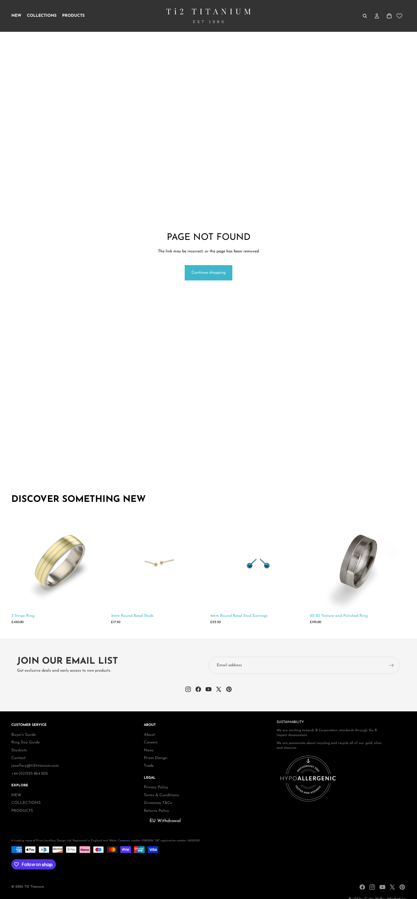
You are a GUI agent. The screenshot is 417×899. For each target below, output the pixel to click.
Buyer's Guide (23, 735)
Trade (149, 766)
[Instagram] (372, 887)
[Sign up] (391, 665)
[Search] (365, 16)
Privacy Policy (156, 787)
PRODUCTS (22, 811)
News (148, 750)
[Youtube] (382, 887)
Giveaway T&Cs (158, 803)
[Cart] (389, 16)
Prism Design (155, 758)
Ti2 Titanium (34, 886)
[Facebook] (362, 887)
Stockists (19, 750)
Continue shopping (208, 273)
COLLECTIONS (26, 803)
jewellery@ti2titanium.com (35, 766)
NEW (16, 795)
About (149, 735)
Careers (150, 742)
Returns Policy (156, 811)
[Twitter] (392, 887)
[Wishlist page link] (399, 16)
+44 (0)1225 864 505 (29, 774)
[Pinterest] (402, 887)
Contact (18, 758)
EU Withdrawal (165, 821)
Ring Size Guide (25, 742)
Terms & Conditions (161, 795)
